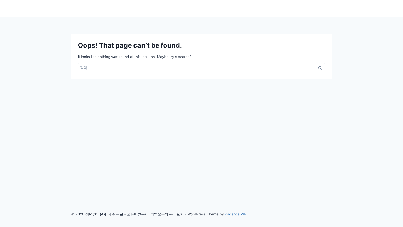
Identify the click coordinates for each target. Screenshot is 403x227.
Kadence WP (235, 214)
